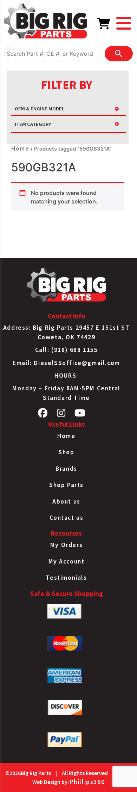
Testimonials (66, 577)
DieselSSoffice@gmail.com (77, 363)
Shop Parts (66, 485)
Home (20, 148)
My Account (66, 561)
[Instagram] (61, 414)
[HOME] (45, 22)
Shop (66, 452)
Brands (66, 469)
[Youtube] (80, 414)
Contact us (67, 518)
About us (66, 501)
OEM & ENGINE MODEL (39, 108)
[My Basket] (104, 26)
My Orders (66, 545)
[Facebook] (43, 414)
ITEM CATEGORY (33, 124)
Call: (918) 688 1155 (66, 350)
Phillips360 (87, 782)
